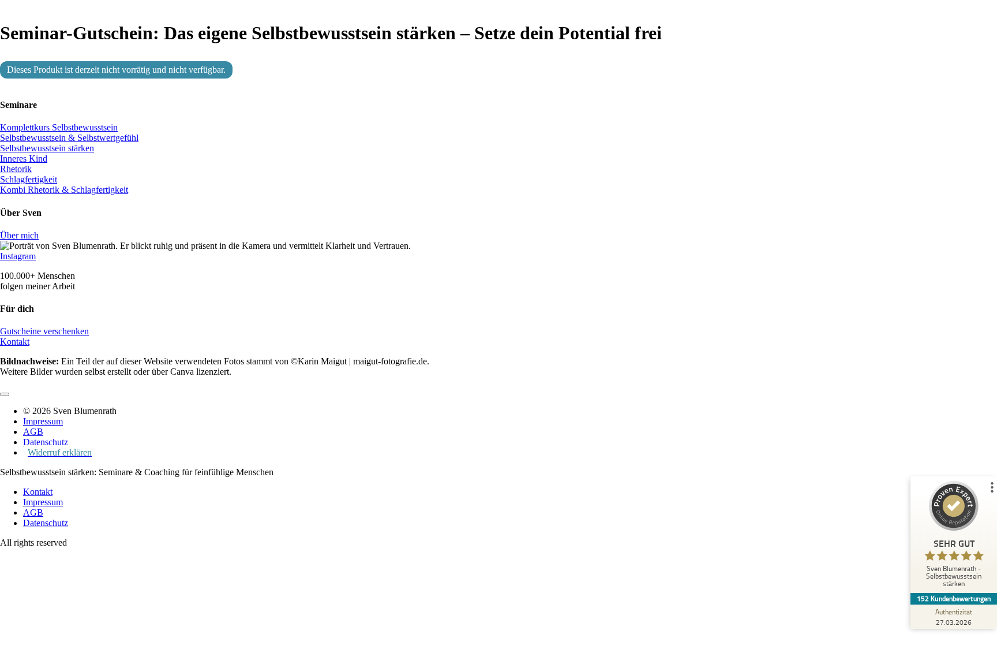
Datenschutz (45, 523)
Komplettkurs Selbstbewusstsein (59, 127)
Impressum (43, 502)
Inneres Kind (23, 158)
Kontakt (14, 341)
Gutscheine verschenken (44, 331)
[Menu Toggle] (4, 394)
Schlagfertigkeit (28, 179)
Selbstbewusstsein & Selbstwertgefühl (69, 138)
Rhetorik (16, 169)
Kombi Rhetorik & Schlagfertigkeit (64, 190)
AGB (33, 512)
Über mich (19, 235)
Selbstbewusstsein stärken (47, 148)
